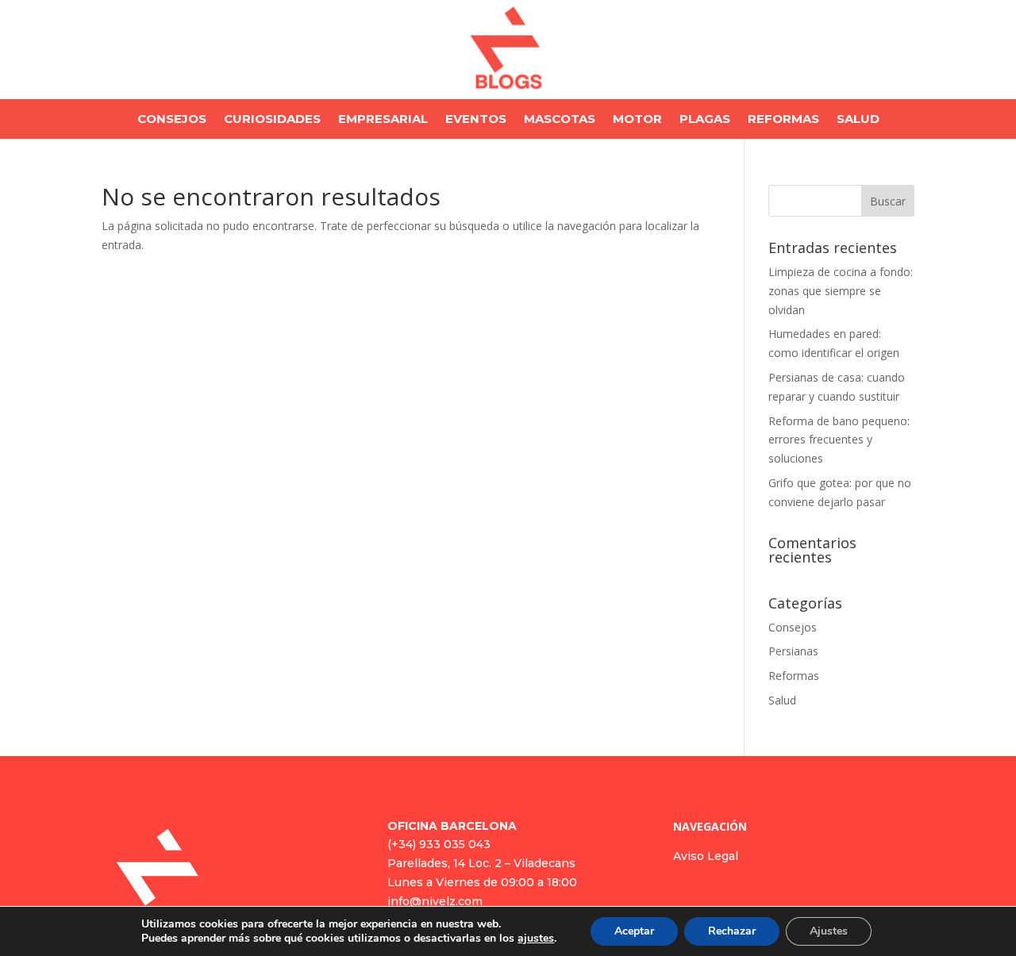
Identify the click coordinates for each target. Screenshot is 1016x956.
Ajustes (829, 931)
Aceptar (634, 931)
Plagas (704, 119)
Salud (858, 119)
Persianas (793, 650)
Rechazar (732, 931)
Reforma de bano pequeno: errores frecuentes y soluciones (839, 439)
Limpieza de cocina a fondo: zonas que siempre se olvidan (840, 290)
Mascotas (559, 119)
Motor (637, 119)
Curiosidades (272, 119)
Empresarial (383, 119)
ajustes (536, 938)
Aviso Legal (705, 856)
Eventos (475, 119)
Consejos (171, 119)
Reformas (783, 119)
